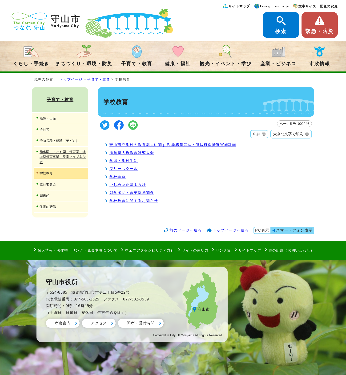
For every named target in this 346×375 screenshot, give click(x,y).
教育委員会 (48, 184)
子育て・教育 (136, 63)
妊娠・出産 (48, 118)
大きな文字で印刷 (288, 134)
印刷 (256, 134)
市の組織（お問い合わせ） (291, 250)
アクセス (99, 323)
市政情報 (319, 63)
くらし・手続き (31, 63)
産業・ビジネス (278, 63)
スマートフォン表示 (294, 230)
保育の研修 (48, 207)
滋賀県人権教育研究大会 (131, 153)
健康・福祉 (178, 63)
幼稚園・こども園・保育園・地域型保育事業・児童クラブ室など (63, 157)
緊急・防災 (319, 31)
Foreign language (274, 6)
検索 (280, 31)
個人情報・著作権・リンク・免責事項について (78, 250)
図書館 (44, 195)
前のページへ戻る (185, 230)
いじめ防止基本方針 (127, 185)
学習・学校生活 (123, 161)
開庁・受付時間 (141, 323)
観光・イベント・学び (226, 63)
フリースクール (123, 169)
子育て (44, 129)
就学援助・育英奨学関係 (131, 193)
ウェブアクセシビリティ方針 (150, 250)
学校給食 (117, 177)
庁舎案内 (63, 323)
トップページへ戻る (231, 230)
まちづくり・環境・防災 (84, 63)
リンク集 (223, 250)
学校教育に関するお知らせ (133, 201)
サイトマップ (239, 6)
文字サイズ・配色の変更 (318, 6)
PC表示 (262, 230)
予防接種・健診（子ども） (59, 140)
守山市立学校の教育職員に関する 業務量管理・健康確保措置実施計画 (172, 145)
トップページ (71, 79)
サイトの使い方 (195, 250)
